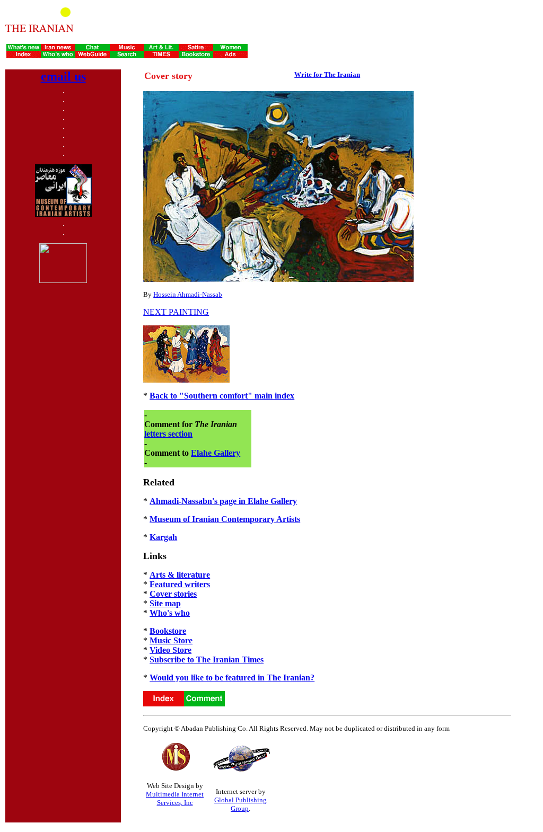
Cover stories (173, 593)
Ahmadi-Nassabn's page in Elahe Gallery (223, 501)
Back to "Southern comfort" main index (222, 395)
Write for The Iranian (327, 74)
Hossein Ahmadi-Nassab (187, 294)
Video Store (170, 649)
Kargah (163, 537)
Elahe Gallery (215, 452)
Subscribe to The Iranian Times (207, 659)
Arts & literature (180, 574)
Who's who (170, 612)
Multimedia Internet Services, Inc (175, 798)
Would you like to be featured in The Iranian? (232, 677)
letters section (168, 433)
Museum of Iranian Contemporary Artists (225, 519)
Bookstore (168, 630)
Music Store (171, 640)
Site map (165, 603)
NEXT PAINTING (176, 311)
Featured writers (180, 584)
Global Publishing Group (240, 804)
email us (63, 76)
